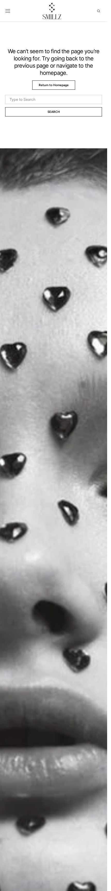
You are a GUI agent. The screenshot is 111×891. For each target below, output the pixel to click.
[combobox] (53, 99)
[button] (7, 11)
